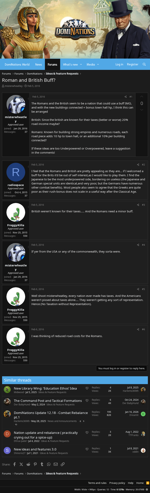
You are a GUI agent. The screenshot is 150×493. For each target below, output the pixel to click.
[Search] (144, 64)
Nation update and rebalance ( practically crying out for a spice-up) (46, 435)
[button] (81, 64)
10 (16, 424)
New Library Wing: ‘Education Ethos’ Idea (45, 388)
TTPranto (133, 435)
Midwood (19, 392)
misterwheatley (14, 86)
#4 (143, 244)
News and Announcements (62, 421)
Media (91, 64)
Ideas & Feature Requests (52, 392)
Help (130, 483)
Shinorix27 (19, 453)
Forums (52, 64)
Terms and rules (97, 483)
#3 (143, 204)
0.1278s (120, 489)
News (38, 64)
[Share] (125, 97)
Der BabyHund (22, 404)
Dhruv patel (20, 441)
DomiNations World (17, 64)
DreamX (133, 415)
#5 (143, 289)
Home (140, 483)
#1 (130, 96)
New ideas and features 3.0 (35, 449)
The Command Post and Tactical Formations (48, 400)
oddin (135, 451)
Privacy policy (117, 483)
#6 (143, 329)
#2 (143, 164)
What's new (70, 64)
